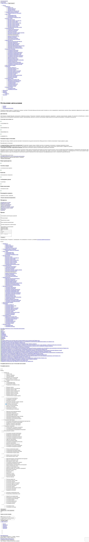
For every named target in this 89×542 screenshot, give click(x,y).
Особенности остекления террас (21, 343)
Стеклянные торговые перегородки (15, 52)
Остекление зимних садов (13, 68)
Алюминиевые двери (12, 16)
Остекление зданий (12, 74)
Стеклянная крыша (12, 82)
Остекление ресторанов (13, 72)
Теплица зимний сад (12, 67)
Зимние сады (10, 7)
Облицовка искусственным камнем (15, 47)
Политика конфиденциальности (7, 538)
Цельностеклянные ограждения (14, 62)
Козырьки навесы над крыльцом (14, 13)
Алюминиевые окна (12, 15)
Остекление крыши (9, 78)
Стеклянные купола (12, 86)
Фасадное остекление (12, 31)
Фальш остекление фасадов (13, 35)
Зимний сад (7, 6)
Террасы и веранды (12, 8)
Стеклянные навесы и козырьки (12, 11)
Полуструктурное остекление (14, 39)
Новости (7, 93)
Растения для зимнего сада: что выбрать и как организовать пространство (47, 348)
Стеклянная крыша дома (13, 83)
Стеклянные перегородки (13, 50)
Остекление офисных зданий (14, 71)
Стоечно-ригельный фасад (13, 29)
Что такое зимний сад (15, 342)
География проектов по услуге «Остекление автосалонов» (12, 156)
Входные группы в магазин (13, 23)
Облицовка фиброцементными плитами (16, 45)
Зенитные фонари (11, 9)
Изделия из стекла (9, 87)
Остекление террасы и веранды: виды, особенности (34, 345)
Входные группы (8, 18)
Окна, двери (7, 14)
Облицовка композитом (13, 42)
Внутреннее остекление (10, 49)
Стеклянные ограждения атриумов (15, 64)
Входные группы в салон (13, 26)
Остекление (7, 66)
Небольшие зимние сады (17, 360)
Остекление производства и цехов (15, 75)
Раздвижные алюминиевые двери (15, 53)
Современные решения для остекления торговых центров (38, 350)
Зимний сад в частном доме (13, 10)
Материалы (5, 90)
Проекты (5, 91)
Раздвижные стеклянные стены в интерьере (29, 351)
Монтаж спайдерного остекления (22, 347)
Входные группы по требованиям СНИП (27, 353)
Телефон (2, 517)
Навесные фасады (9, 40)
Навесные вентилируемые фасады (15, 41)
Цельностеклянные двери (13, 58)
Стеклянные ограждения (13, 51)
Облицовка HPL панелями (13, 44)
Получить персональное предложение (8, 197)
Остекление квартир (12, 69)
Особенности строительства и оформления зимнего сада (36, 341)
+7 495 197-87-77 (3, 3)
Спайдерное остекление (13, 30)
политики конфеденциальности (43, 239)
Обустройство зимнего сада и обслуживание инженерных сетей (41, 355)
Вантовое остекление (12, 37)
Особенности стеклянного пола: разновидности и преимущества (42, 352)
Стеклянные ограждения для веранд (15, 56)
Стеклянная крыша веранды (13, 81)
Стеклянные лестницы (12, 89)
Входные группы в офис (13, 21)
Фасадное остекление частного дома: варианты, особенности (39, 344)
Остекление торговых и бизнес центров (16, 32)
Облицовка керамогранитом (13, 43)
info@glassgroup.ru (4, 535)
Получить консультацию (5, 158)
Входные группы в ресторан (13, 25)
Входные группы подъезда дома (14, 22)
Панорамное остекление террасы (22, 359)
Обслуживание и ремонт (10, 65)
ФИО (1, 516)
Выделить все (3, 510)
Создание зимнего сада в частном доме (26, 340)
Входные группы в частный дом (14, 20)
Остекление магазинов (12, 76)
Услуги (4, 5)
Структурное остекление (13, 38)
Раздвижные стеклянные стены (14, 17)
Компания (5, 92)
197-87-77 (3, 521)
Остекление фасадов (9, 28)
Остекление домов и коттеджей (14, 70)
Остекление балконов (12, 84)
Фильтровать (3, 509)
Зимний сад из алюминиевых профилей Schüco (31, 357)
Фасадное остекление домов (13, 33)
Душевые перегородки (12, 60)
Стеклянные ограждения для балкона (15, 55)
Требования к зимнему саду (19, 356)
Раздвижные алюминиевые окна (14, 54)
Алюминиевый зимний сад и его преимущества (31, 349)
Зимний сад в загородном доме (21, 361)
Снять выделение (10, 510)
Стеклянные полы (11, 88)
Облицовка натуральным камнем (14, 46)
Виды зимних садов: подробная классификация (31, 354)
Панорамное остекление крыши (14, 80)
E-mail (1, 519)
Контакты (5, 94)
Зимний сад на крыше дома (13, 79)
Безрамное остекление (12, 77)
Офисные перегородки (12, 57)
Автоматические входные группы (15, 27)
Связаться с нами (4, 227)
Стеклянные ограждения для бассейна (16, 59)
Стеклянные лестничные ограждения (15, 63)
